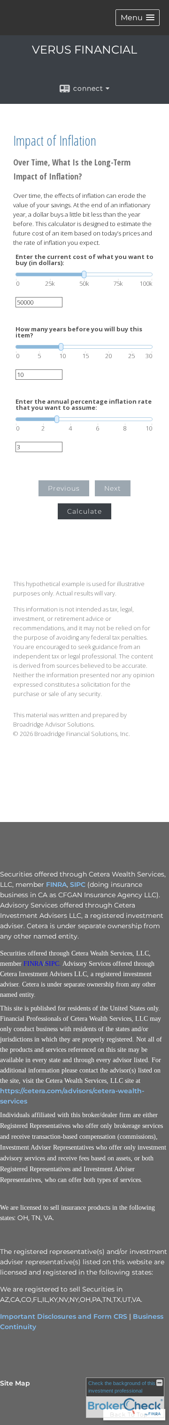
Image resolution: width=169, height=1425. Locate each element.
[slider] (84, 274)
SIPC (77, 884)
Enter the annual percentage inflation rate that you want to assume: (83, 405)
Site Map (15, 1383)
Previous (64, 488)
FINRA (56, 884)
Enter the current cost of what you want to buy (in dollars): (84, 260)
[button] (137, 17)
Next (112, 488)
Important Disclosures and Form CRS (63, 1316)
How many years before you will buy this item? (78, 332)
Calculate (84, 511)
